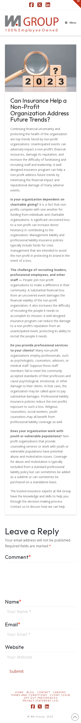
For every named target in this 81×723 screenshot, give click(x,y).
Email (13, 624)
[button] (77, 4)
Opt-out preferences (40, 698)
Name (13, 601)
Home (19, 692)
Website (14, 647)
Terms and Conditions (29, 695)
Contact (43, 692)
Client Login (60, 695)
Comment (18, 557)
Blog (30, 692)
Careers (59, 692)
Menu (73, 22)
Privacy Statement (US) (41, 700)
